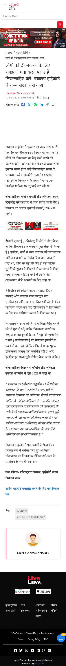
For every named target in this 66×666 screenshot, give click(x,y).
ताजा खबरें (10, 610)
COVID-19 (21, 511)
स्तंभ (23, 605)
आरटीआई (40, 605)
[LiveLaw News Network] (33, 539)
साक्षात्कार (25, 610)
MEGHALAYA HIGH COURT (30, 517)
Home (9, 52)
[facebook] (23, 104)
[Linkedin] (41, 104)
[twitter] (29, 104)
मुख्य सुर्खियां (22, 52)
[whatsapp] (35, 104)
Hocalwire (39, 663)
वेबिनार (54, 605)
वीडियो (54, 610)
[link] (47, 104)
